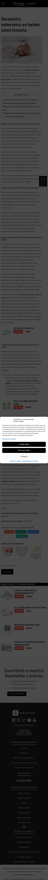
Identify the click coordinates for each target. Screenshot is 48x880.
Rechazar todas (24, 450)
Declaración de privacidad (30, 461)
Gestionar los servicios (9, 439)
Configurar (24, 456)
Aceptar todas (24, 444)
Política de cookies (15, 461)
